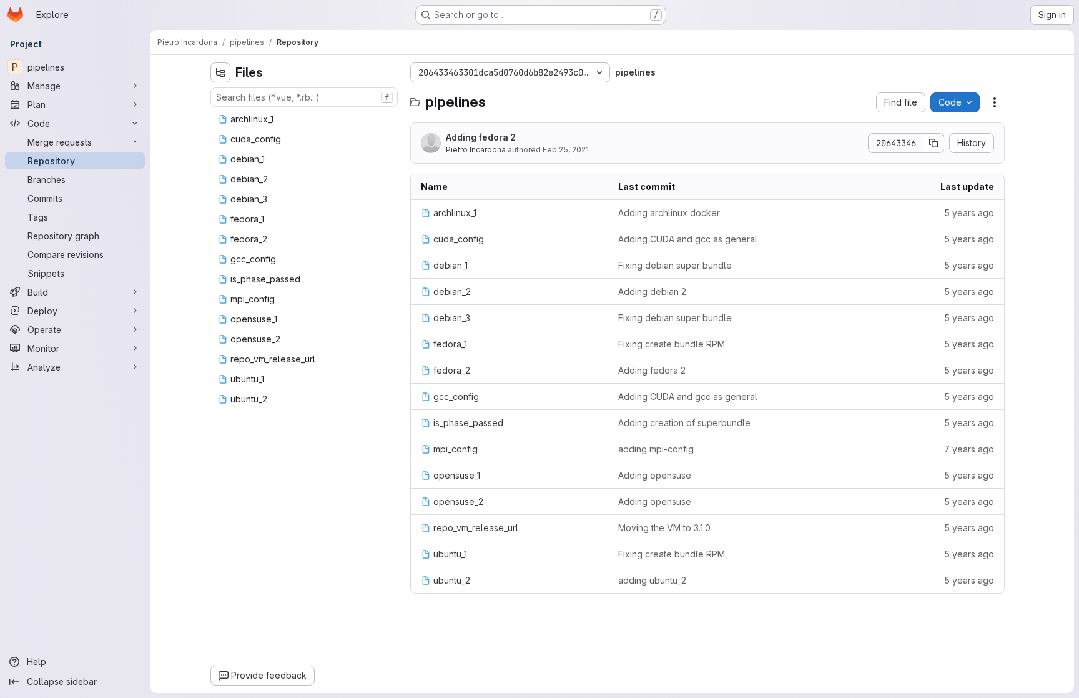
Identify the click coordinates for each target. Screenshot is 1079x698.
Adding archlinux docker (669, 212)
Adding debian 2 (652, 291)
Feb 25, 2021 (566, 149)
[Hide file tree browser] (220, 72)
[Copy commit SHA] (934, 143)
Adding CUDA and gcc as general (687, 239)
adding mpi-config (656, 449)
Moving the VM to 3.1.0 (664, 527)
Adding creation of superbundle (684, 422)
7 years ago (969, 449)
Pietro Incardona (476, 149)
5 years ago (969, 212)
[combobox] (304, 97)
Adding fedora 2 (481, 137)
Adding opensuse (654, 475)
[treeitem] (305, 119)
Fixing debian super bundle (675, 265)
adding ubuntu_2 (652, 580)
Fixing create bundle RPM (671, 344)
